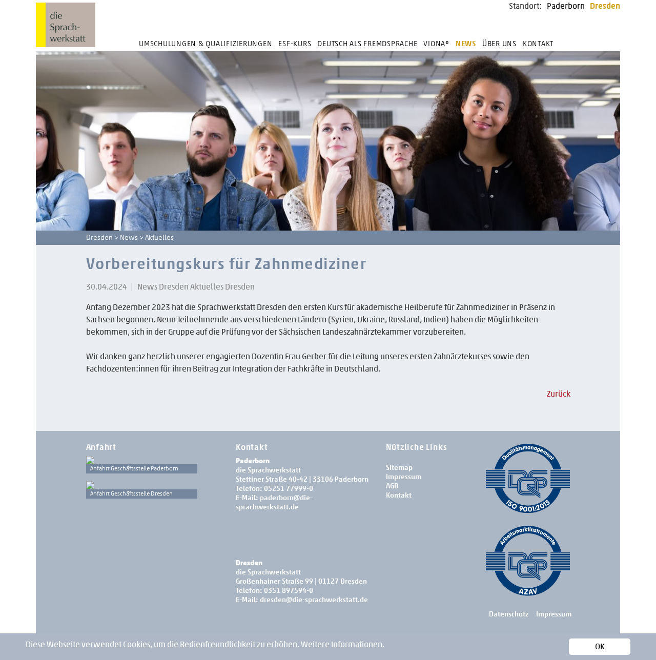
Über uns (499, 43)
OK (600, 646)
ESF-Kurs (294, 43)
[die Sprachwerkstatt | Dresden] (142, 485)
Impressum (403, 476)
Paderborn (566, 6)
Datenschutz (508, 614)
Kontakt (538, 43)
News (466, 43)
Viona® (436, 43)
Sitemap (399, 467)
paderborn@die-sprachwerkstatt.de (274, 502)
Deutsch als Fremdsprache (367, 43)
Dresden (605, 6)
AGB (392, 486)
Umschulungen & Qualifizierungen (205, 43)
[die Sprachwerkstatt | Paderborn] (142, 460)
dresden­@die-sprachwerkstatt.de (314, 599)
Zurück (558, 394)
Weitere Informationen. (342, 644)
